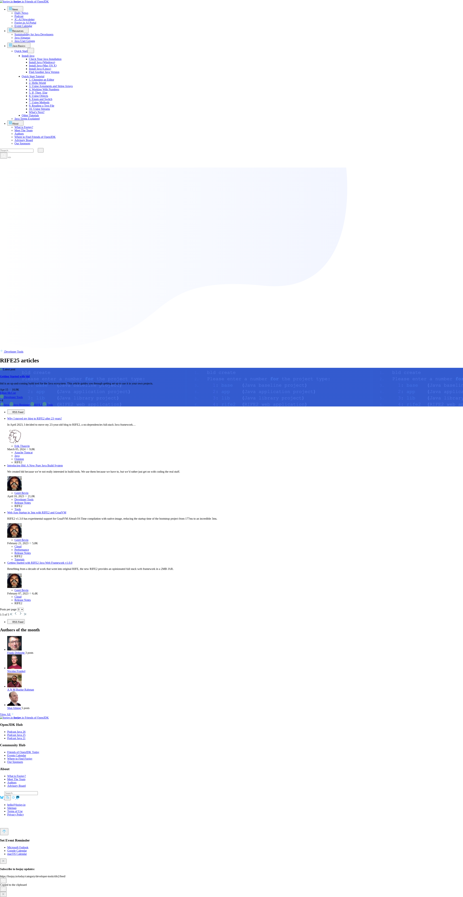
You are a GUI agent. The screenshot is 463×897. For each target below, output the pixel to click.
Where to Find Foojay (19, 758)
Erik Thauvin (22, 446)
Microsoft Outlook (17, 847)
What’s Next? (36, 112)
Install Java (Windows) (42, 62)
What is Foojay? (16, 776)
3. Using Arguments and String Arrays (51, 86)
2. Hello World (37, 82)
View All (5, 714)
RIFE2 (38, 404)
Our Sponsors (15, 761)
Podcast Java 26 (16, 731)
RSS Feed (17, 412)
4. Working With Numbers (44, 89)
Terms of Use (15, 811)
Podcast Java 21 (16, 738)
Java (7, 404)
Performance (21, 549)
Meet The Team (16, 779)
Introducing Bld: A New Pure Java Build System (35, 465)
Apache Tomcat (23, 452)
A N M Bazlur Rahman (20, 689)
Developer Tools (13, 351)
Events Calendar (16, 755)
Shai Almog (14, 708)
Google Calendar (17, 850)
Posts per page (8, 609)
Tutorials (19, 559)
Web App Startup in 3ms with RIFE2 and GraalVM (36, 512)
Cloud (18, 546)
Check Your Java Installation (45, 59)
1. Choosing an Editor (41, 79)
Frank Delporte (16, 652)
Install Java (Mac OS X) (43, 65)
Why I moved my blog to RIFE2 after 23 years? (34, 418)
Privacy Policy (15, 814)
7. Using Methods (39, 102)
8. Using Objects (38, 95)
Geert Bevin (21, 492)
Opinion (19, 459)
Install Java (28, 55)
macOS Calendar (17, 853)
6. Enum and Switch (40, 99)
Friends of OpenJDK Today (23, 752)
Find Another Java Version (44, 72)
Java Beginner (21, 404)
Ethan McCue (8, 392)
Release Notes (22, 502)
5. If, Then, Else (38, 92)
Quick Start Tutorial (33, 76)
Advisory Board (16, 785)
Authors (11, 782)
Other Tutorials (30, 115)
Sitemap (11, 808)
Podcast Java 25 (16, 735)
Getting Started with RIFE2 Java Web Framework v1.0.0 (39, 562)
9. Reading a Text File (41, 105)
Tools (49, 404)
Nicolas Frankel (16, 671)
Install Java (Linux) (40, 68)
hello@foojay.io (16, 804)
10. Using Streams (39, 108)
